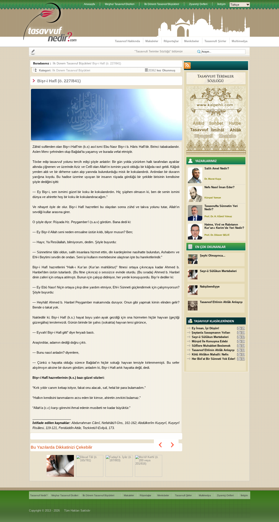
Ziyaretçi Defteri (198, 4)
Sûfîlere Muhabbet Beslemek (211, 345)
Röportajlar (171, 41)
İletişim (221, 4)
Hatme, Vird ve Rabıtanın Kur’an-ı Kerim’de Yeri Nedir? (224, 226)
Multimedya (239, 41)
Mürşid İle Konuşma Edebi (210, 341)
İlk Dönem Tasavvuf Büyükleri (161, 4)
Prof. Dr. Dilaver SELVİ (216, 235)
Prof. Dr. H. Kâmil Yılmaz (218, 216)
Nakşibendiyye (209, 286)
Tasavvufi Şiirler (215, 41)
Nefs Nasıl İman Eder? (219, 187)
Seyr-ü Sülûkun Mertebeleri (218, 271)
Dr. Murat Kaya (212, 178)
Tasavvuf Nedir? (39, 495)
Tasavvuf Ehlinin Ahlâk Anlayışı (221, 302)
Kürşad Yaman (212, 197)
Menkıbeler (191, 41)
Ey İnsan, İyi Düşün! (205, 328)
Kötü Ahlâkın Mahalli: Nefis (210, 354)
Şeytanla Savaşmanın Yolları (211, 332)
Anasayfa (89, 4)
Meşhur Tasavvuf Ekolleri (119, 4)
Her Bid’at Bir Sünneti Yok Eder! (213, 358)
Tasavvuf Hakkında (127, 41)
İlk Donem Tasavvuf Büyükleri (72, 63)
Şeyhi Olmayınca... (212, 255)
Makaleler (151, 41)
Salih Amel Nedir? (216, 168)
